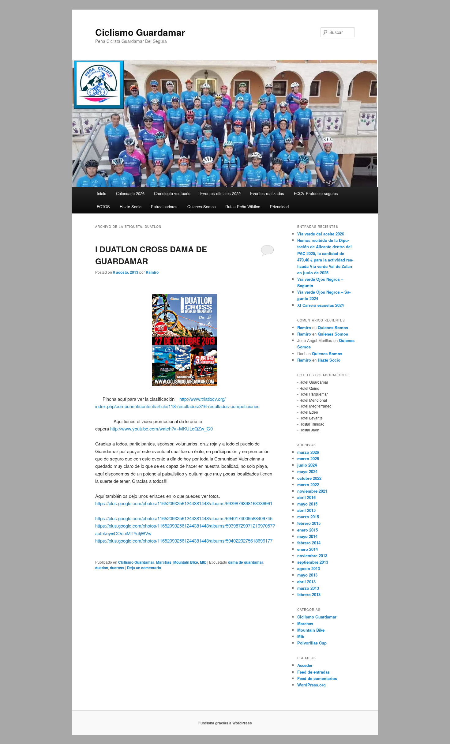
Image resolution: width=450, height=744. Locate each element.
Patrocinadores (164, 206)
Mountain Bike (185, 562)
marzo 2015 (308, 517)
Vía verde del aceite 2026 (320, 234)
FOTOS (103, 206)
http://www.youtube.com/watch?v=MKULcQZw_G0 (161, 428)
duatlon (101, 567)
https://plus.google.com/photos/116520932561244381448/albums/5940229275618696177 (183, 540)
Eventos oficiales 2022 (220, 193)
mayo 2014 (307, 536)
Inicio (101, 193)
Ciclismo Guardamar (140, 32)
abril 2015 (306, 510)
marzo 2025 (308, 458)
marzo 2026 (308, 452)
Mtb (203, 562)
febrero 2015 (309, 523)
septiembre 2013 (312, 562)
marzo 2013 (308, 588)
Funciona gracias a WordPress (225, 723)
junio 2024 (307, 465)
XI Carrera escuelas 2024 (320, 305)
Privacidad (279, 206)
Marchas (163, 562)
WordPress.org (311, 685)
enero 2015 (307, 530)
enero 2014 (307, 549)
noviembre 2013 (312, 555)
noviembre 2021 (312, 491)
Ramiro (152, 272)
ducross (117, 567)
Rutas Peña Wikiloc (242, 206)
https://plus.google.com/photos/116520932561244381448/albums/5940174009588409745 (183, 518)
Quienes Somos (201, 206)
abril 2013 (306, 581)
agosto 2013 (308, 568)
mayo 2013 (307, 575)
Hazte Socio (130, 206)
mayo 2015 (307, 504)
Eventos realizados (267, 193)
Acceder (305, 665)
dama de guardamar (245, 562)
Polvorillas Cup (312, 643)
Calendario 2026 (130, 193)
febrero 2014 (309, 543)
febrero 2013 (309, 594)
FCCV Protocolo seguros (316, 193)
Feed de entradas (313, 672)
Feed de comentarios (317, 678)
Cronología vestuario (172, 193)
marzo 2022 (308, 484)
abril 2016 (306, 497)
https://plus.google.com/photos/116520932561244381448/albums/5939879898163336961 (183, 503)
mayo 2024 (307, 471)
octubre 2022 (309, 478)
